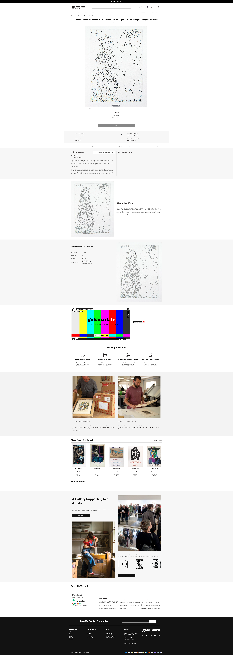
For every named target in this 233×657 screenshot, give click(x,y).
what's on (71, 637)
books (70, 636)
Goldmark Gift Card (116, 1)
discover (71, 642)
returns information (110, 637)
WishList (147, 7)
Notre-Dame (78, 471)
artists (70, 631)
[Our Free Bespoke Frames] (139, 397)
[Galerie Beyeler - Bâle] (154, 456)
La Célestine (116, 112)
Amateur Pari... (117, 471)
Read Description (116, 115)
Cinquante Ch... (98, 471)
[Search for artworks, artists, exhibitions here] (129, 7)
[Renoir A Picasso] (135, 456)
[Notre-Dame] (79, 455)
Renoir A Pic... (135, 471)
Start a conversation (79, 135)
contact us (89, 636)
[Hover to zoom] (116, 66)
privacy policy (109, 633)
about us (71, 639)
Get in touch (78, 140)
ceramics (71, 634)
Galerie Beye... (154, 471)
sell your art (90, 637)
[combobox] (111, 7)
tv (69, 640)
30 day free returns (131, 140)
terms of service (109, 631)
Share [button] (91, 108)
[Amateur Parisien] (116, 457)
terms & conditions (110, 634)
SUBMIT (152, 621)
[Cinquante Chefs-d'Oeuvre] (97, 455)
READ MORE (80, 515)
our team (89, 634)
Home (72, 15)
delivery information (110, 636)
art (69, 633)
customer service (91, 631)
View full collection (157, 440)
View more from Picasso (76, 157)
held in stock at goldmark (132, 135)
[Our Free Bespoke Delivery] (94, 397)
